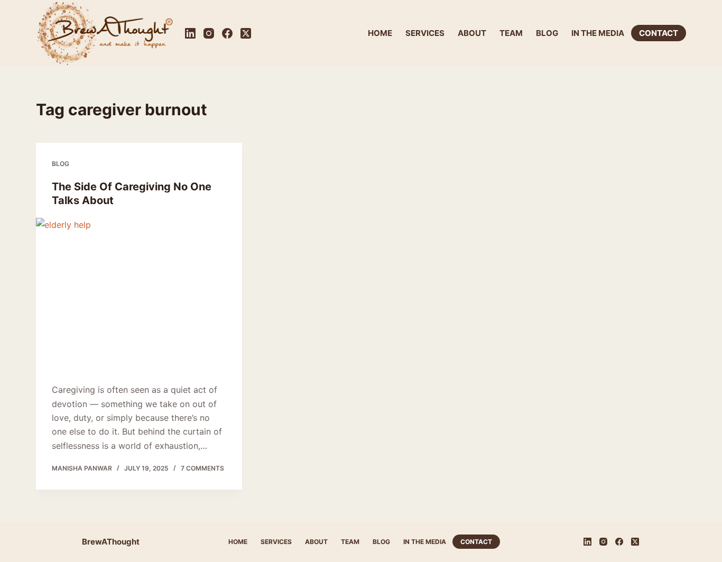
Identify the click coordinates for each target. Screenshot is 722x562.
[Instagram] (208, 33)
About (472, 33)
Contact (658, 33)
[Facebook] (227, 33)
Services (425, 33)
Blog (547, 33)
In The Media (597, 33)
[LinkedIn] (190, 33)
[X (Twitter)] (245, 33)
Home (380, 33)
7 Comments (202, 468)
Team (511, 33)
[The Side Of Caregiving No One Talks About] (139, 295)
